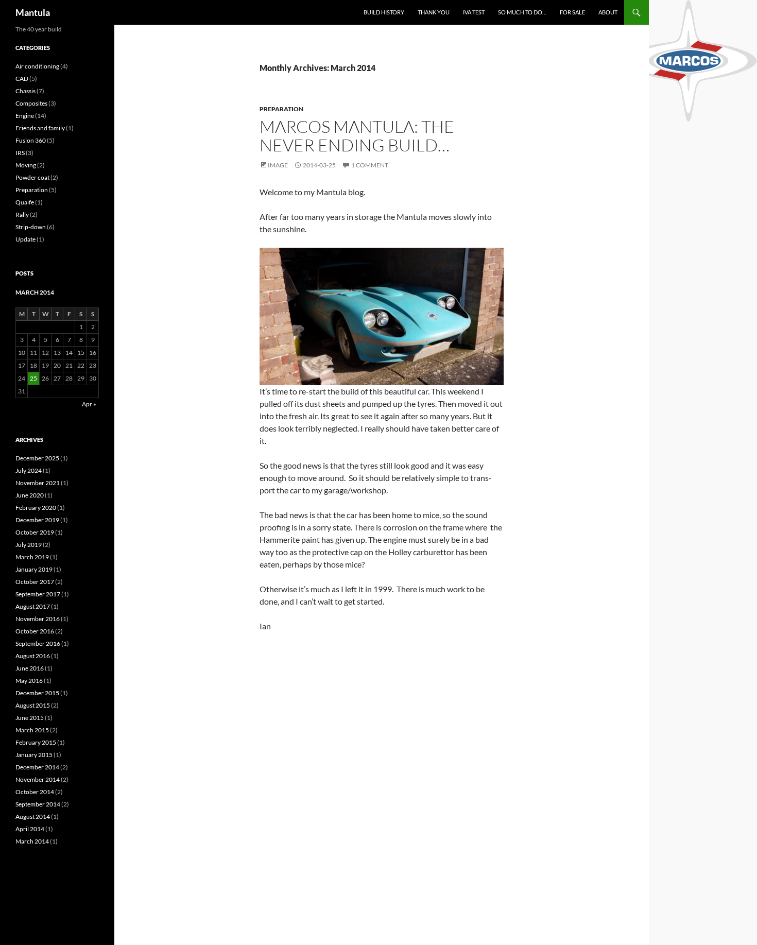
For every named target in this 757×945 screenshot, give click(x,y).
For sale (572, 12)
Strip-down (30, 227)
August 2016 (32, 656)
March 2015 (32, 730)
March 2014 (32, 841)
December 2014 (37, 767)
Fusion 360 (30, 140)
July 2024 (28, 470)
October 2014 (34, 792)
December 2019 (37, 520)
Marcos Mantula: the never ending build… (357, 136)
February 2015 (35, 742)
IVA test (474, 12)
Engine (24, 115)
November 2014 (37, 779)
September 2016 (37, 643)
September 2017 (37, 594)
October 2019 (34, 532)
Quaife (24, 202)
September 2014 (37, 804)
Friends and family (40, 128)
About (607, 12)
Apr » (89, 404)
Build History (384, 12)
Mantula (32, 12)
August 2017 (32, 606)
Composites (31, 103)
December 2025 (37, 458)
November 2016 (37, 619)
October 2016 (34, 631)
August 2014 (32, 816)
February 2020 (35, 507)
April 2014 (29, 829)
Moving (25, 165)
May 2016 (29, 680)
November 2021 (37, 483)
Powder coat (32, 177)
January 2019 (34, 569)
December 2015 (37, 693)
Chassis (25, 91)
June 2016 (29, 668)
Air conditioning (37, 66)
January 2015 (34, 755)
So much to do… (522, 12)
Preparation (281, 109)
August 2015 (32, 705)
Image (278, 165)
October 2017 (34, 582)
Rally (22, 214)
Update (25, 239)
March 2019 (32, 557)
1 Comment (369, 165)
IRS (20, 153)
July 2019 (28, 544)
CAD (21, 78)
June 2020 (29, 495)
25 (33, 378)
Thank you (434, 12)
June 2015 (29, 717)
